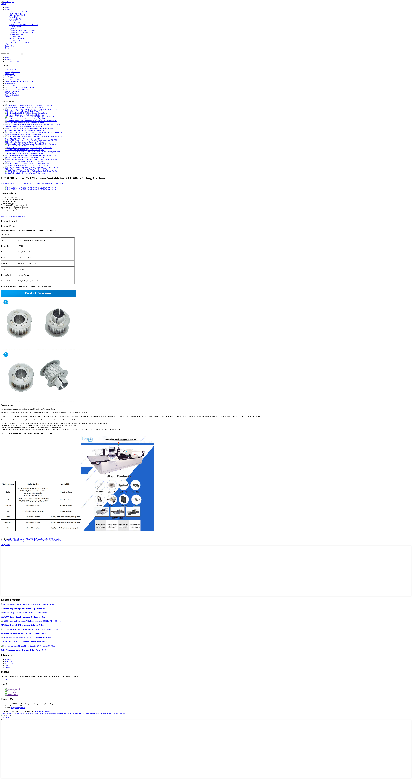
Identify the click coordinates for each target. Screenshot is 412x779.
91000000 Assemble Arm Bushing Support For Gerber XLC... (26, 169)
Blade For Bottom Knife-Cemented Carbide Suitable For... (25, 123)
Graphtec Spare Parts (16, 38)
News (7, 48)
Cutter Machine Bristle (8, 713)
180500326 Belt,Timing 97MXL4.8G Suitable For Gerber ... (25, 157)
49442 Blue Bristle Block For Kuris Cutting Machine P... (24, 115)
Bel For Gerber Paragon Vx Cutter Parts (92, 713)
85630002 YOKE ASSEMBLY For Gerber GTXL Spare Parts (26, 165)
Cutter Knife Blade (15, 13)
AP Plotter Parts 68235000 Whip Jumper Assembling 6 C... (25, 146)
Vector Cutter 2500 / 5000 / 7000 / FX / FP (24, 30)
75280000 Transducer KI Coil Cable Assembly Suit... (24, 633)
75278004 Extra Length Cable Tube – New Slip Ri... (23, 138)
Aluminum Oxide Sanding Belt (27, 713)
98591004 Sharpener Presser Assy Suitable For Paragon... (24, 150)
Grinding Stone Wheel (17, 15)
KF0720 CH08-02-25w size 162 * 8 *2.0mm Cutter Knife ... (25, 173)
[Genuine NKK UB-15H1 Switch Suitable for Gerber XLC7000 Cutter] (26, 638)
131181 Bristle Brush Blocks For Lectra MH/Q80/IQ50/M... (25, 119)
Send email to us (6, 216)
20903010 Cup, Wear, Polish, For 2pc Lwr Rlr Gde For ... (25, 161)
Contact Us (9, 50)
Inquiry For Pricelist (7, 680)
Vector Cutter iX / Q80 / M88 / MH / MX (23, 32)
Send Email (5, 717)
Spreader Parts (14, 29)
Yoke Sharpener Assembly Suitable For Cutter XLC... (24, 650)
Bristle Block (13, 17)
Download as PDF (18, 216)
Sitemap (47, 711)
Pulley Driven (5, 545)
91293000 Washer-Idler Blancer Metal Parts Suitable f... (24, 126)
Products (8, 9)
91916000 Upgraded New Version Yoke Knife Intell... (24, 625)
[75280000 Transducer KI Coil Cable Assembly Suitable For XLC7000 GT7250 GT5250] (32, 629)
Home (7, 7)
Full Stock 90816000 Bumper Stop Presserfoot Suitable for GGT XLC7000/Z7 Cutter (34, 541)
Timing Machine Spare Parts (19, 42)
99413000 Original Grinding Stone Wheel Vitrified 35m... (24, 154)
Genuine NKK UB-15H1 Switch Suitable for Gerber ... (25, 642)
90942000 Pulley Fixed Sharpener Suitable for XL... (24, 617)
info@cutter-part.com (18, 708)
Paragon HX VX (15, 19)
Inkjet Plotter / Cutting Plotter (19, 11)
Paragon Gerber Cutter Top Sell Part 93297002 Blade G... (24, 134)
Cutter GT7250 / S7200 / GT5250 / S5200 (23, 25)
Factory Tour (9, 46)
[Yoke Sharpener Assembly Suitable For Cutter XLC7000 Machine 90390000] (28, 646)
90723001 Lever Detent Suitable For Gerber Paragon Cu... (25, 130)
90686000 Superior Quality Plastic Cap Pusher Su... (24, 608)
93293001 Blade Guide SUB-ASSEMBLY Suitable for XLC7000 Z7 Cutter (34, 539)
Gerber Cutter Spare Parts (47, 713)
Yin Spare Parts (14, 36)
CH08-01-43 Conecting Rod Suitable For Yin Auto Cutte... (25, 107)
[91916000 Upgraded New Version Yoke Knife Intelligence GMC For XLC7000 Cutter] (31, 621)
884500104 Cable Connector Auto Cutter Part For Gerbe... (25, 142)
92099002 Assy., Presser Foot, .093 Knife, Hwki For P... (24, 111)
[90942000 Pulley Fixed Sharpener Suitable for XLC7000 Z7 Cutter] (24, 613)
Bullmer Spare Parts (16, 34)
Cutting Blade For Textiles (116, 713)
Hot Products (38, 711)
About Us (8, 44)
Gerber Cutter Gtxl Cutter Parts (67, 713)
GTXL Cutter (14, 21)
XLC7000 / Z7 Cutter (16, 23)
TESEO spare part (15, 40)
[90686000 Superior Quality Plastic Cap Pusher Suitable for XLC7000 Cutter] (28, 604)
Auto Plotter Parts (15, 27)
